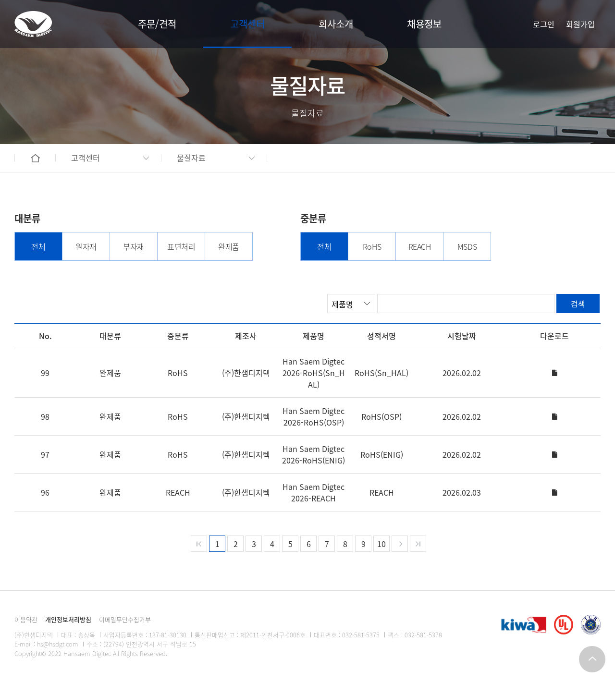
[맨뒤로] (418, 544)
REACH (419, 246)
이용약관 (25, 619)
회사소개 (336, 24)
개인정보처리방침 (68, 619)
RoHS (372, 246)
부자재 (133, 246)
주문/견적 (157, 24)
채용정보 (424, 24)
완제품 (228, 246)
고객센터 (247, 24)
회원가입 (580, 24)
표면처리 (181, 246)
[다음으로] (400, 544)
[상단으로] (592, 659)
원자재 (86, 246)
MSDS (467, 246)
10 (381, 543)
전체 (38, 246)
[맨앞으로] (199, 544)
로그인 (543, 24)
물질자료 (191, 157)
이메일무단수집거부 (125, 619)
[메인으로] (33, 24)
